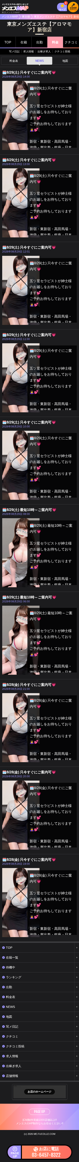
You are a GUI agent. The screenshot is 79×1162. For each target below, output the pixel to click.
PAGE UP (39, 1111)
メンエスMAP (10, 16)
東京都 (26, 16)
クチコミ (71, 42)
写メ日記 (14, 51)
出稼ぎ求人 (44, 51)
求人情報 (28, 51)
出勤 (39, 42)
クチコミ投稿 (62, 51)
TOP (7, 42)
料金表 (13, 60)
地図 (65, 60)
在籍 (23, 42)
